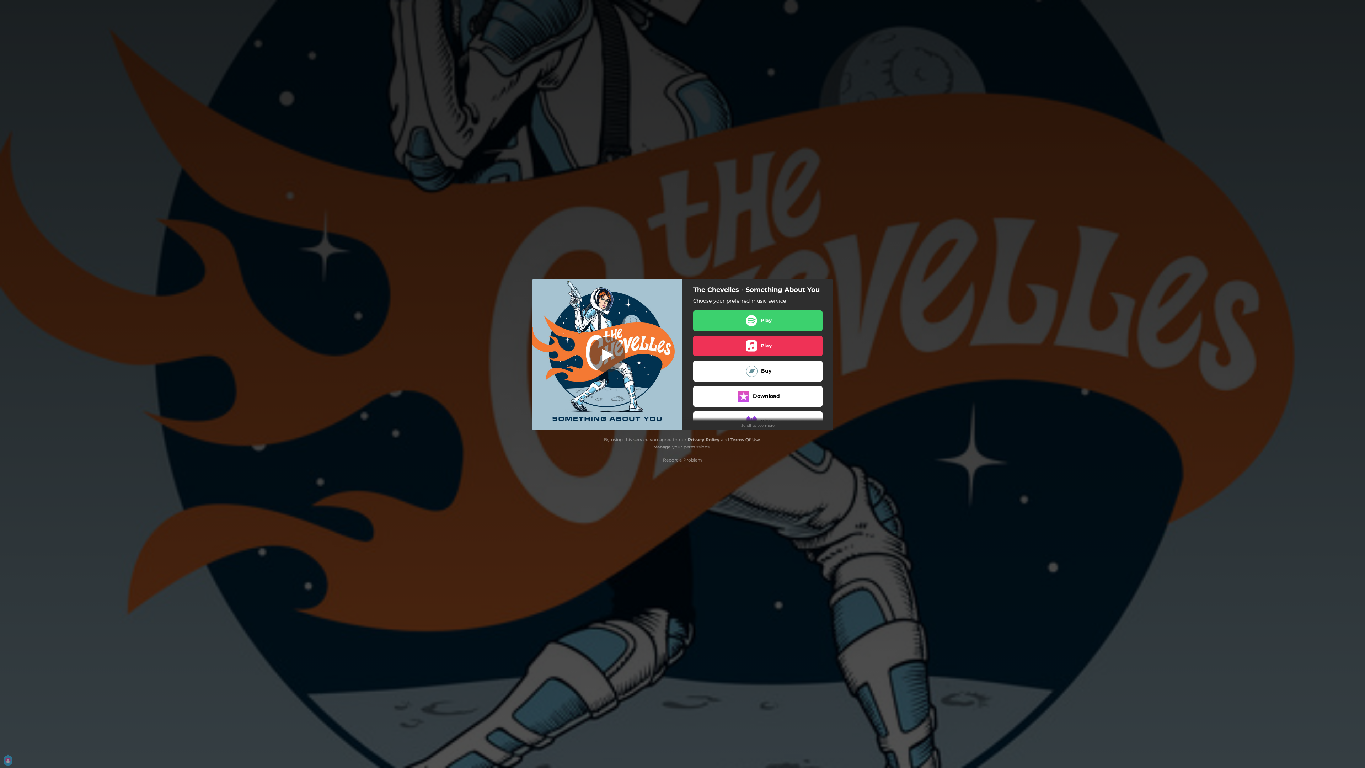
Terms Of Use (745, 439)
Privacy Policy (703, 439)
